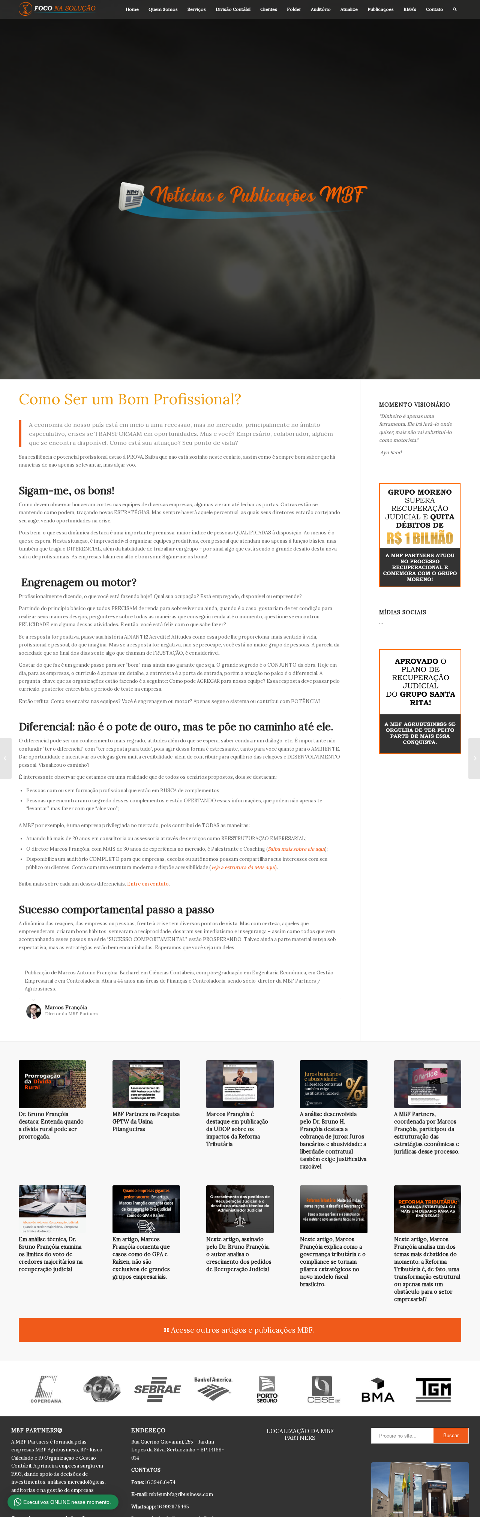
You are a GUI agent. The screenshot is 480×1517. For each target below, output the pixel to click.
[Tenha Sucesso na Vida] (474, 758)
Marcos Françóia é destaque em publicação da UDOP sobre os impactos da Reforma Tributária (237, 1129)
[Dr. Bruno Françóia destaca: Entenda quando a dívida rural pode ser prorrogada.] (52, 1084)
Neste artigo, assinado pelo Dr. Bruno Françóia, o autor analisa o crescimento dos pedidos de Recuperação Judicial (239, 1254)
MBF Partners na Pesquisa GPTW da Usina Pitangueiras (146, 1122)
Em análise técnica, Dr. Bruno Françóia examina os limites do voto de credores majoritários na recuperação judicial (50, 1254)
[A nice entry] (6, 758)
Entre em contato (148, 884)
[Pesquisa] (454, 9)
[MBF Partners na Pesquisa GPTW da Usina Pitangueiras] (146, 1084)
